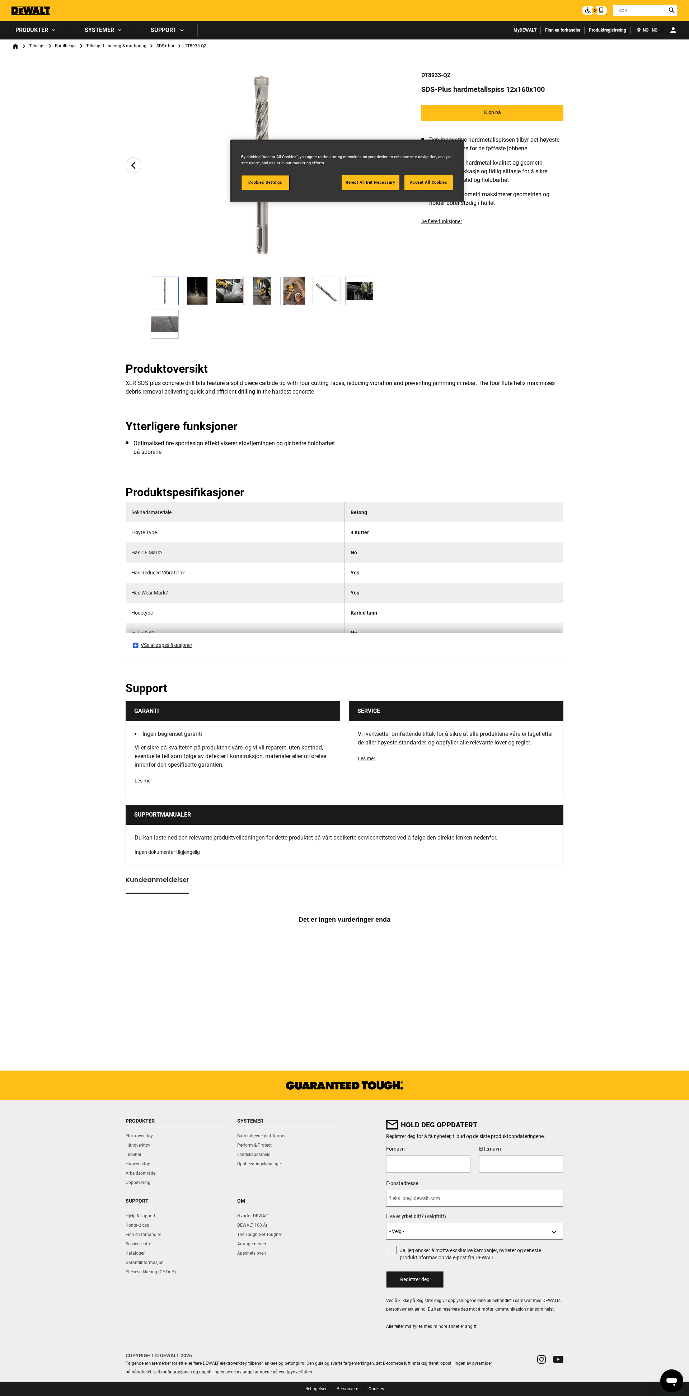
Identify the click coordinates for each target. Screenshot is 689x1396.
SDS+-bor (165, 45)
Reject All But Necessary (370, 182)
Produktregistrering (607, 30)
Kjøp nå (492, 112)
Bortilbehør (65, 45)
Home (15, 46)
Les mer (143, 781)
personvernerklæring (406, 1309)
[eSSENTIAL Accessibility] (594, 10)
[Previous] (133, 165)
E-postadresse (402, 1183)
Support (164, 30)
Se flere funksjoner (441, 221)
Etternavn (490, 1149)
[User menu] (673, 30)
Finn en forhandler (562, 30)
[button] (541, 1359)
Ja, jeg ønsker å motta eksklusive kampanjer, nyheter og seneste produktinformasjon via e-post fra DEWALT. (470, 1253)
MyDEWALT (525, 30)
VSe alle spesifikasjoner (166, 645)
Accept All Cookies (428, 182)
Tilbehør (37, 45)
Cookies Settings (265, 182)
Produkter (31, 30)
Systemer (99, 30)
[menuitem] (34, 30)
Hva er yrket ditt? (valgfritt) (416, 1216)
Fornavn (395, 1149)
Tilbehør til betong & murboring (116, 45)
